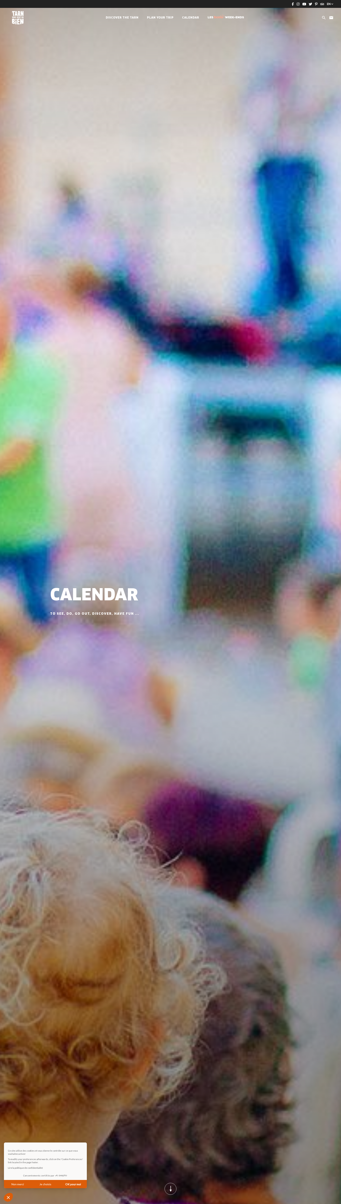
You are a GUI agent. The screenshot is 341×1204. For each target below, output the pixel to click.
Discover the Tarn (122, 17)
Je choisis (45, 1184)
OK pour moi (73, 1184)
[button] (8, 1197)
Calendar (190, 17)
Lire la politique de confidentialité (25, 1167)
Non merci (17, 1184)
